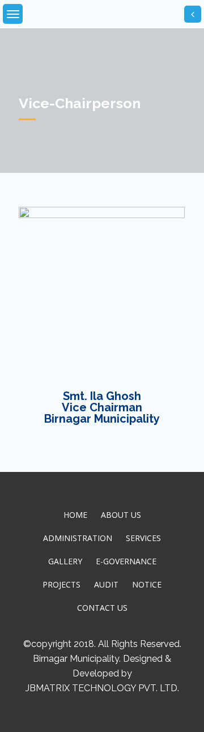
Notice (147, 584)
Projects (61, 584)
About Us (121, 514)
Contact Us (102, 607)
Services (143, 538)
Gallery (65, 561)
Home (75, 514)
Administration (77, 538)
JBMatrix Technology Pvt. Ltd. (102, 688)
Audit (106, 584)
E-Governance (126, 561)
